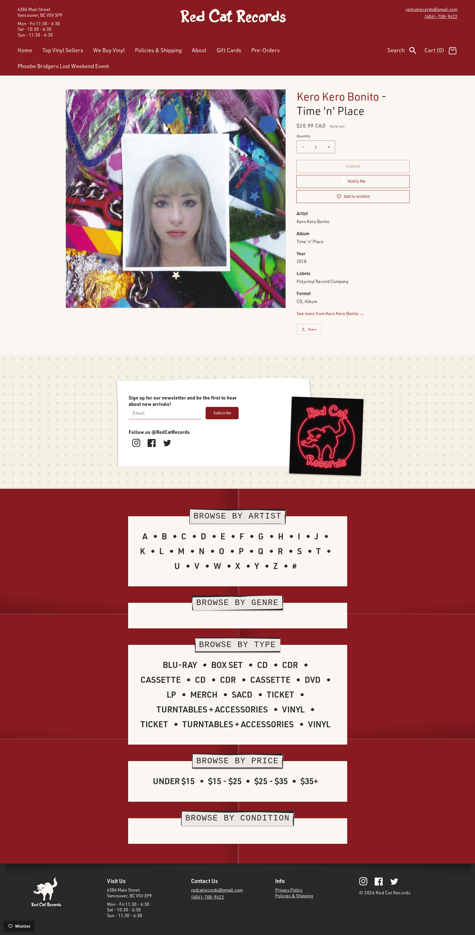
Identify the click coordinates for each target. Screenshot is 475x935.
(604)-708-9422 (440, 16)
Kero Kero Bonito (338, 96)
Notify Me (356, 181)
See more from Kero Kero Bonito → (330, 313)
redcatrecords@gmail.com (431, 9)
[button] (405, 51)
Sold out (353, 166)
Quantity (303, 136)
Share (312, 329)
